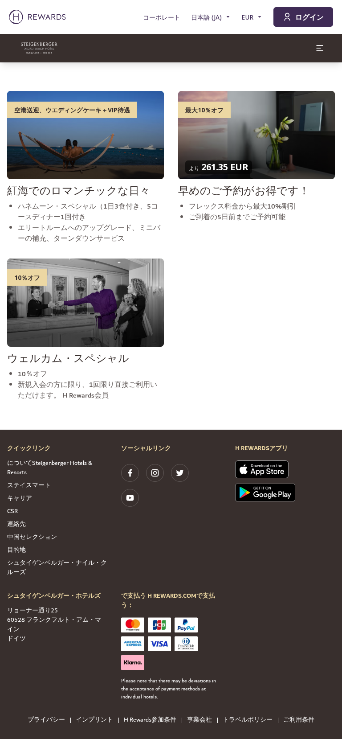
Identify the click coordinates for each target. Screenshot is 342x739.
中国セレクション (32, 537)
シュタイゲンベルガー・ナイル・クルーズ (57, 568)
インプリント (94, 720)
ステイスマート (29, 485)
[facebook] (130, 473)
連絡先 (16, 524)
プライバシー (46, 720)
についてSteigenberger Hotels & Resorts (49, 468)
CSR (12, 511)
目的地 (16, 550)
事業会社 (199, 720)
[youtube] (130, 498)
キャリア (19, 498)
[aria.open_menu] (320, 48)
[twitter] (180, 473)
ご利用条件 (298, 720)
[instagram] (155, 473)
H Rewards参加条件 (150, 720)
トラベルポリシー (248, 720)
